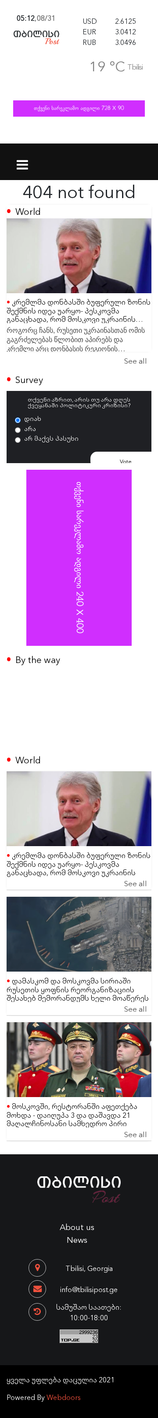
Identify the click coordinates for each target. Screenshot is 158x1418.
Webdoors (64, 1397)
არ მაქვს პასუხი (51, 438)
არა (30, 428)
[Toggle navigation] (22, 159)
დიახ (32, 418)
